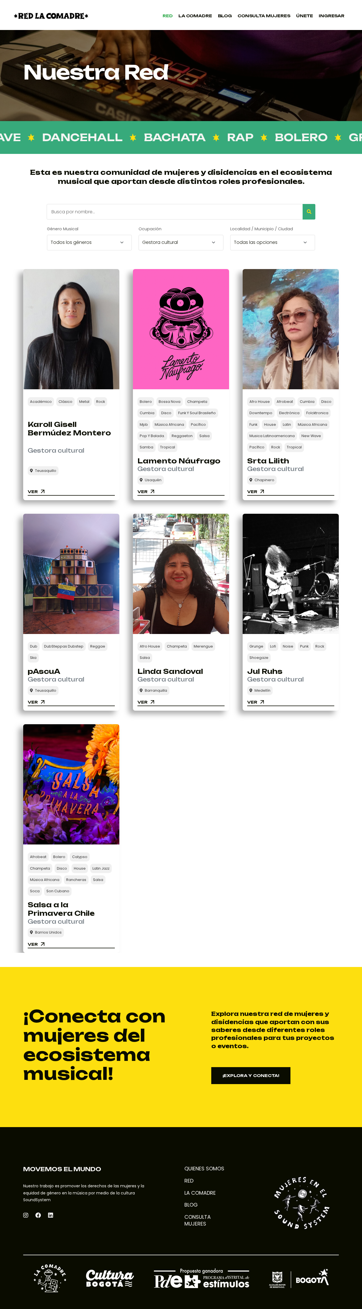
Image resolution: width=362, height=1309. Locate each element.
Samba (146, 447)
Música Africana (169, 424)
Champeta (197, 401)
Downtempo (260, 412)
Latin (287, 424)
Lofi (273, 646)
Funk (253, 424)
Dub (33, 646)
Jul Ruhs (265, 671)
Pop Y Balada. (152, 435)
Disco (166, 412)
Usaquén (153, 480)
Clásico (65, 401)
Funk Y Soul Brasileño (197, 412)
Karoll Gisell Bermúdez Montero (69, 428)
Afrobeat (285, 401)
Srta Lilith (268, 461)
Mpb (144, 424)
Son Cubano (57, 891)
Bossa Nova (169, 401)
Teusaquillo (45, 470)
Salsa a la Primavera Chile (61, 909)
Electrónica (289, 412)
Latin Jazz (100, 868)
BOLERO (273, 137)
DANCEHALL (54, 137)
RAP (212, 137)
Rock (100, 401)
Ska (33, 657)
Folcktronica (317, 412)
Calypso (79, 856)
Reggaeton (182, 435)
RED (188, 1180)
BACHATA (147, 137)
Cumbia (147, 412)
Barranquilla (156, 690)
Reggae (97, 646)
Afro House (259, 401)
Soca (35, 891)
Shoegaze (258, 657)
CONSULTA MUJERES (197, 1220)
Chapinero (264, 480)
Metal (84, 401)
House (270, 424)
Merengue (203, 646)
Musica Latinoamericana (272, 435)
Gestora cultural (56, 450)
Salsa (204, 435)
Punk (304, 646)
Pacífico (198, 424)
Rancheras (76, 879)
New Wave (311, 435)
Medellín (262, 690)
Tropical (167, 447)
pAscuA (44, 671)
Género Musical (62, 229)
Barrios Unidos (48, 932)
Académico (41, 401)
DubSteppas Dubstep (63, 646)
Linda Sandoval (170, 671)
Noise (288, 646)
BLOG (191, 1204)
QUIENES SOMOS (204, 1168)
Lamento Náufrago (178, 461)
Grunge (256, 646)
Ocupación (150, 229)
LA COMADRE (200, 1193)
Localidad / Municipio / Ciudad (261, 229)
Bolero (146, 401)
